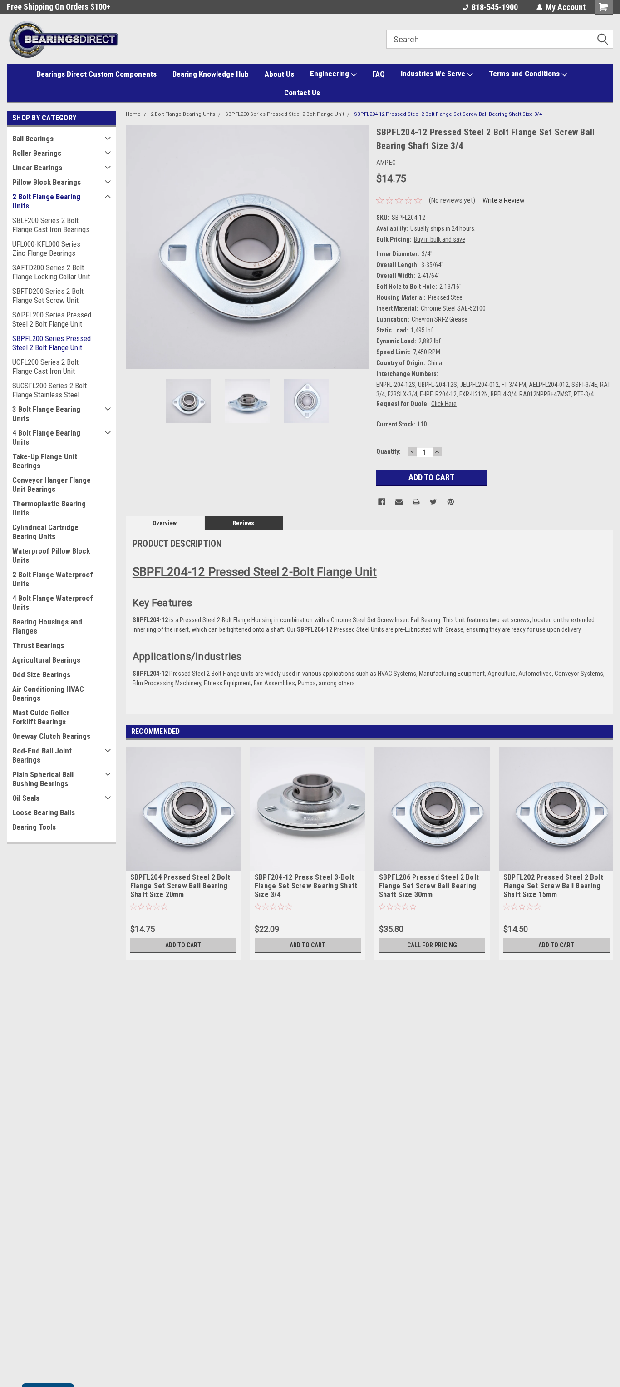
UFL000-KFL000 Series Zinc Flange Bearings (46, 248)
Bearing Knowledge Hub (210, 74)
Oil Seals (25, 797)
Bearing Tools (34, 827)
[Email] (399, 501)
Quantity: (388, 451)
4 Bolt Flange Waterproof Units (52, 603)
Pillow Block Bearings (46, 182)
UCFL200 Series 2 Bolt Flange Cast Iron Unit (45, 366)
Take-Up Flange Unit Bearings (44, 461)
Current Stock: (401, 424)
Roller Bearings (36, 153)
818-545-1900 (495, 7)
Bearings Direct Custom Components (97, 74)
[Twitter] (433, 501)
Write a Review (503, 200)
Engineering (330, 73)
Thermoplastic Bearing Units (49, 508)
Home (133, 114)
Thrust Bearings (38, 645)
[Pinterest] (450, 501)
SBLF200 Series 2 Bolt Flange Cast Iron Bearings (50, 225)
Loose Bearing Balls (43, 812)
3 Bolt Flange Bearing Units (46, 414)
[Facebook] (381, 501)
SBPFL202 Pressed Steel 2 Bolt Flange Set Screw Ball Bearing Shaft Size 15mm (553, 886)
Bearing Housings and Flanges (47, 626)
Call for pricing (432, 945)
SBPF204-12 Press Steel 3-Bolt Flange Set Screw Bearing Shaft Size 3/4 (306, 886)
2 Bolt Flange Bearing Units (46, 201)
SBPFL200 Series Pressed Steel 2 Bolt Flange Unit (51, 343)
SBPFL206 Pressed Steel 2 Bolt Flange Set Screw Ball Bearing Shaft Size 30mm (429, 886)
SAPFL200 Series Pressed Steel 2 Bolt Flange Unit (51, 319)
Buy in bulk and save (439, 239)
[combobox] (499, 39)
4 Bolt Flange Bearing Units (46, 437)
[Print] (416, 501)
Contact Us (302, 92)
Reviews (243, 523)
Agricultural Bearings (46, 659)
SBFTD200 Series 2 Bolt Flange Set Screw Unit (48, 296)
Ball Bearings (33, 138)
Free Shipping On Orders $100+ (59, 6)
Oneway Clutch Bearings (51, 736)
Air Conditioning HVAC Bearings (48, 693)
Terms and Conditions (525, 73)
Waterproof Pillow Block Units (51, 555)
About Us (279, 74)
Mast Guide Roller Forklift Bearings (40, 717)
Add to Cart (183, 945)
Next (360, 247)
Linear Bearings (37, 167)
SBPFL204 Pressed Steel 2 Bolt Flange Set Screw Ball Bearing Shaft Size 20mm (180, 886)
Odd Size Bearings (41, 674)
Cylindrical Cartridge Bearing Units (45, 532)
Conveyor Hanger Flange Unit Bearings (51, 485)
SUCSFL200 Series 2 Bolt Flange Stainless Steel (49, 390)
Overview (165, 523)
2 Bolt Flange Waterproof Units (52, 579)
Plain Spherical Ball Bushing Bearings (43, 779)
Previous (135, 247)
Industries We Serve (434, 73)
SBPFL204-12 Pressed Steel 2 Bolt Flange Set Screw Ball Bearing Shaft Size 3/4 (448, 114)
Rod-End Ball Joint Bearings (42, 755)
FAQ (379, 74)
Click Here (444, 403)
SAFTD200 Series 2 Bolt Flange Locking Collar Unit (51, 272)
